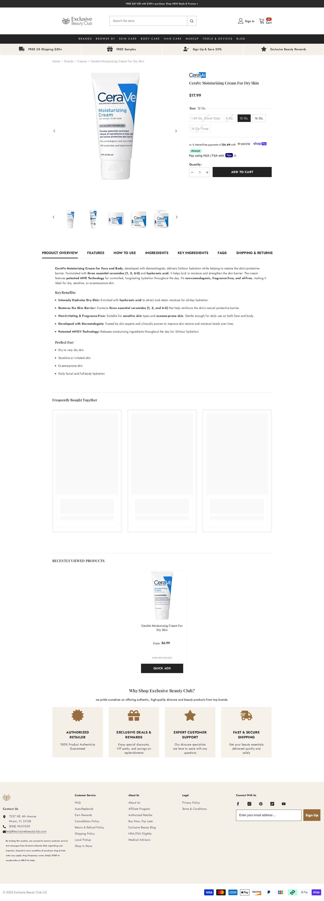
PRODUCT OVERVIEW (60, 252)
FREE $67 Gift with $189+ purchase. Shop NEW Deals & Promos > (162, 3)
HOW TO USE (125, 252)
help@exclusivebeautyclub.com (26, 831)
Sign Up (311, 815)
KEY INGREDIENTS (193, 252)
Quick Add (162, 668)
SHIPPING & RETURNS (254, 252)
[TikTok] (272, 804)
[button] (54, 131)
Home (56, 61)
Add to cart (242, 172)
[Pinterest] (260, 804)
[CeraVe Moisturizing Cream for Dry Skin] (162, 595)
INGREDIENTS (156, 252)
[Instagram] (249, 804)
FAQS (222, 252)
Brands (68, 61)
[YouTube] (283, 804)
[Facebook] (238, 804)
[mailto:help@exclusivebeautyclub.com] (37, 865)
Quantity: (195, 164)
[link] (87, 506)
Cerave (82, 61)
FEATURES (95, 252)
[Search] (153, 21)
